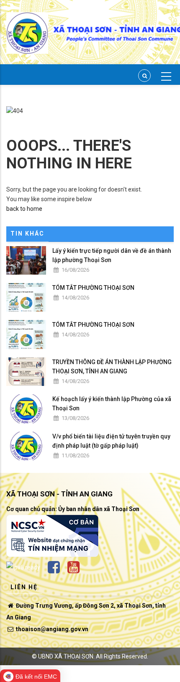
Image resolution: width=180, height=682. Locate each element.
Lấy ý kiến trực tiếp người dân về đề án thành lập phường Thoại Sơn (111, 255)
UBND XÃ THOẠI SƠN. (66, 656)
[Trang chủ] (27, 28)
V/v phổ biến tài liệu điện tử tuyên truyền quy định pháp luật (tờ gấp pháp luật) (111, 441)
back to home (24, 208)
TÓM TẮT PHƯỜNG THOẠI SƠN (93, 287)
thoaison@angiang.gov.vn (51, 629)
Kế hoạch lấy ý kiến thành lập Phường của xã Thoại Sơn (111, 404)
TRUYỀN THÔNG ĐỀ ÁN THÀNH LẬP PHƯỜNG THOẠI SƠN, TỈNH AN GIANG (112, 367)
